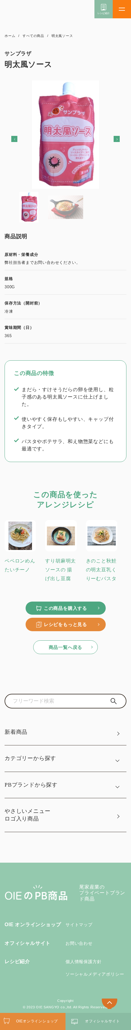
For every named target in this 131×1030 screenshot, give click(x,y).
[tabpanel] (66, 134)
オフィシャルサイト (28, 943)
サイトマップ (79, 924)
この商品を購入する (65, 608)
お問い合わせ (79, 943)
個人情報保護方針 (83, 961)
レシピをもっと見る (65, 624)
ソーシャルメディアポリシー (95, 974)
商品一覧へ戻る (66, 647)
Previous (23, 139)
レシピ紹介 (17, 961)
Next (108, 139)
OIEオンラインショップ (37, 1021)
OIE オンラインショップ (33, 924)
